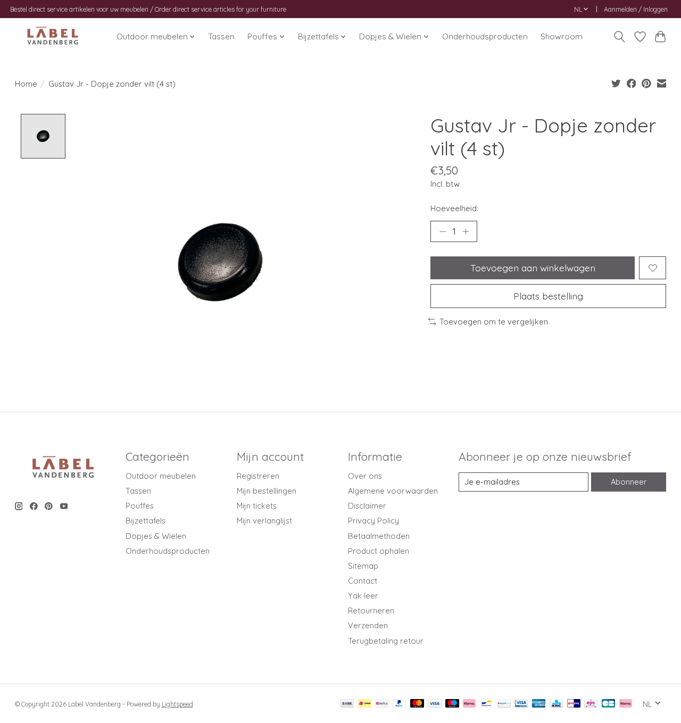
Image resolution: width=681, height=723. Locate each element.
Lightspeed (177, 704)
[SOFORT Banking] (469, 704)
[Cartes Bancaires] (608, 704)
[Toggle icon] (619, 36)
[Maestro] (452, 704)
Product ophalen (378, 551)
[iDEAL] (364, 704)
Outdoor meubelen (161, 476)
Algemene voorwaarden (393, 491)
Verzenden (368, 625)
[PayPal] (399, 704)
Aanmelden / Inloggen (636, 9)
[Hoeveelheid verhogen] (465, 231)
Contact (362, 581)
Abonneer (629, 482)
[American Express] (539, 704)
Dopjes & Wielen (156, 536)
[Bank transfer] (347, 704)
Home (26, 84)
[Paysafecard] (504, 704)
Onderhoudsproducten (485, 36)
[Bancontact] (486, 704)
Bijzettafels (145, 521)
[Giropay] (573, 704)
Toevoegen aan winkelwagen (532, 267)
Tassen (221, 36)
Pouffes (140, 506)
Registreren (258, 476)
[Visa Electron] (521, 704)
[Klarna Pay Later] (625, 704)
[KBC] (556, 704)
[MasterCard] (417, 704)
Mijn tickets (257, 506)
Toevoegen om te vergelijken (493, 322)
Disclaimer (367, 506)
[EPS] (590, 704)
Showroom (562, 36)
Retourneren (371, 610)
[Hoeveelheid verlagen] (442, 231)
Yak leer (363, 596)
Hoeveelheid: (454, 208)
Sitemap (363, 566)
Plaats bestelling (548, 296)
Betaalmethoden (379, 536)
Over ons (365, 476)
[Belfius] (381, 704)
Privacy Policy (373, 521)
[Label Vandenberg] (53, 36)
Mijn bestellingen (266, 491)
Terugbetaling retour (385, 641)
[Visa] (435, 704)
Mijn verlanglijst (264, 521)
